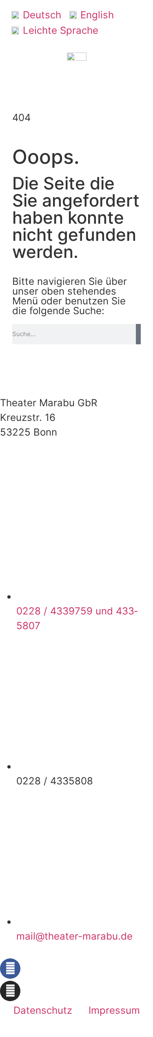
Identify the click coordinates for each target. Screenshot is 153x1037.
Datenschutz (42, 1010)
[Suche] (138, 334)
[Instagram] (10, 991)
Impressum (114, 1010)
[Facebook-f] (10, 968)
